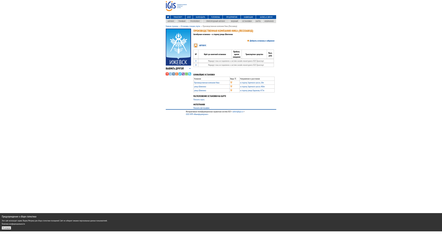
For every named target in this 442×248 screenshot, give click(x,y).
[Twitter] (180, 74)
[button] (175, 68)
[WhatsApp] (186, 74)
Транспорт (177, 17)
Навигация (248, 17)
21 (196, 65)
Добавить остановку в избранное (262, 40)
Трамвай (181, 21)
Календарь (200, 17)
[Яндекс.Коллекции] (167, 74)
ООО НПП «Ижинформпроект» (197, 114)
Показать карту (198, 99)
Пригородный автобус (215, 21)
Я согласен (6, 228)
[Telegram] (170, 74)
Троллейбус (195, 21)
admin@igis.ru (238, 111)
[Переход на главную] (168, 17)
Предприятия (231, 17)
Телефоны (215, 17)
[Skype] (189, 74)
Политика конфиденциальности (13, 224)
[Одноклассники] (176, 74)
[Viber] (183, 74)
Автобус (171, 21)
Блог (189, 17)
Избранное (269, 21)
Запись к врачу (266, 17)
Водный (234, 21)
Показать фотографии (201, 108)
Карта (258, 21)
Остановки (247, 21)
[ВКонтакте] (173, 74)
